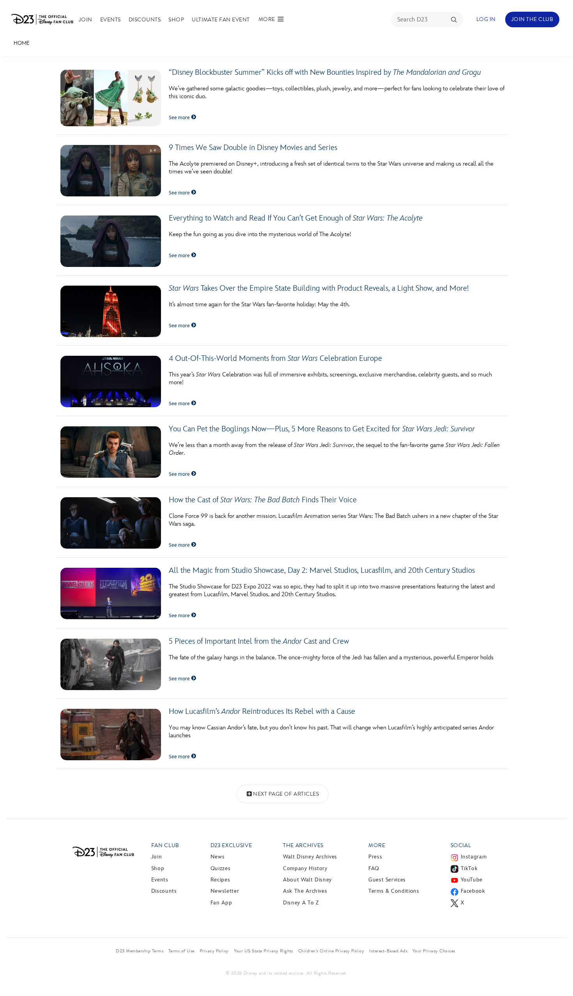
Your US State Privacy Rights (263, 950)
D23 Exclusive (231, 845)
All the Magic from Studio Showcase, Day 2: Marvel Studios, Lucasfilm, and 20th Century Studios (322, 570)
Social (461, 845)
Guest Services (387, 879)
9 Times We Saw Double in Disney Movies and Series (253, 147)
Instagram (474, 856)
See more (180, 118)
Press (375, 856)
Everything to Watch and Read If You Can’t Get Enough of (296, 218)
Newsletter (224, 891)
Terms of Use (181, 950)
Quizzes (220, 868)
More (377, 845)
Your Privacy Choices (433, 950)
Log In (486, 19)
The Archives (303, 845)
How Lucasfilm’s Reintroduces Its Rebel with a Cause (262, 711)
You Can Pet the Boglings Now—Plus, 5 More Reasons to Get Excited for (322, 429)
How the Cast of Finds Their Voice (263, 500)
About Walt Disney (307, 879)
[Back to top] (558, 973)
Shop (176, 20)
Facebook (473, 891)
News (217, 856)
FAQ (373, 868)
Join (85, 20)
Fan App (221, 902)
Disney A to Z (300, 902)
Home (22, 43)
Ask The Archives (305, 891)
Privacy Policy (214, 950)
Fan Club (165, 845)
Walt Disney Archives (310, 856)
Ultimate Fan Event (221, 20)
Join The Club (532, 19)
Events (110, 20)
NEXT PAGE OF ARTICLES (286, 794)
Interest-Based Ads (388, 950)
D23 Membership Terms (139, 950)
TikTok (469, 868)
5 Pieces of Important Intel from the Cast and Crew (259, 641)
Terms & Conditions (393, 891)
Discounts (145, 20)
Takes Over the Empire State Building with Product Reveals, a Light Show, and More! (321, 288)
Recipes (220, 879)
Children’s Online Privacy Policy (331, 950)
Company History (305, 868)
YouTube (472, 879)
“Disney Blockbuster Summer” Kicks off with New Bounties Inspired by (325, 72)
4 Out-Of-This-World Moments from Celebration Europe (275, 358)
